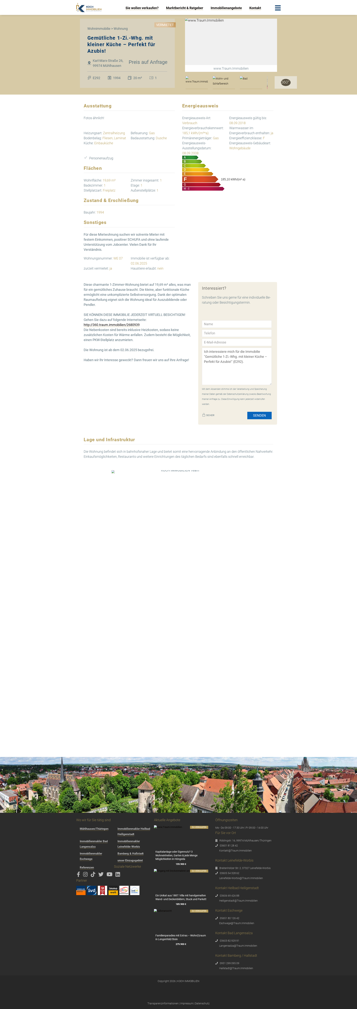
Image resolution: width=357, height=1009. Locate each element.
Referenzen (87, 867)
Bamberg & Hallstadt (131, 853)
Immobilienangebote (226, 8)
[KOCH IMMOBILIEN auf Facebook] (79, 875)
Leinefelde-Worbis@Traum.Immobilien (241, 878)
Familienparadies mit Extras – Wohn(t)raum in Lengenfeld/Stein (180, 937)
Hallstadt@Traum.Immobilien (236, 968)
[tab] (197, 82)
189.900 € (181, 904)
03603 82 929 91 (229, 940)
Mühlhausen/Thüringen (94, 828)
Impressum (186, 1003)
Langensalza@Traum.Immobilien (238, 945)
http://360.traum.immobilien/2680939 (112, 325)
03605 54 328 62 (229, 873)
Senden (259, 415)
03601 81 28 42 (229, 845)
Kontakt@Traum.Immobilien (235, 850)
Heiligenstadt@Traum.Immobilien (238, 900)
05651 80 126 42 (229, 918)
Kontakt (255, 8)
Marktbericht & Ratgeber (184, 8)
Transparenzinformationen (162, 1003)
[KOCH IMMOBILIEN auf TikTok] (93, 875)
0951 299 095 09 (229, 963)
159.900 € (181, 864)
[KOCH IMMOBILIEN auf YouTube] (110, 875)
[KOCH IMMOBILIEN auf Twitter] (101, 875)
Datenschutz (202, 1003)
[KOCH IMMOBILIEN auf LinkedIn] (118, 875)
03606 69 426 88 (229, 895)
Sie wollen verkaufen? (142, 8)
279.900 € (181, 944)
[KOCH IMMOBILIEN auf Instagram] (86, 875)
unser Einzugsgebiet (130, 860)
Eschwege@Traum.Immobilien (236, 923)
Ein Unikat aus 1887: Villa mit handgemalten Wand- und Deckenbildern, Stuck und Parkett (180, 897)
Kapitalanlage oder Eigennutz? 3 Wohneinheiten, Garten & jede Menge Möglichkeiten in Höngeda (176, 855)
